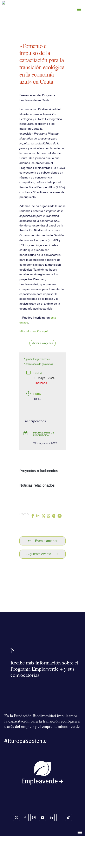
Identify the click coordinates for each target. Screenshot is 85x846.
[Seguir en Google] (59, 817)
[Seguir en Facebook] (25, 817)
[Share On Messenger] (54, 516)
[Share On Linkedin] (38, 516)
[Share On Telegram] (59, 516)
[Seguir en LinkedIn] (51, 817)
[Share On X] (43, 516)
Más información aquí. (33, 331)
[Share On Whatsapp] (49, 516)
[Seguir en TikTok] (68, 817)
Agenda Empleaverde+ (37, 359)
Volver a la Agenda (42, 343)
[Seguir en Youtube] (42, 817)
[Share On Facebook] (33, 516)
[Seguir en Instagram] (33, 817)
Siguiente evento (38, 554)
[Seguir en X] (16, 817)
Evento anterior (46, 541)
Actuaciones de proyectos (38, 364)
